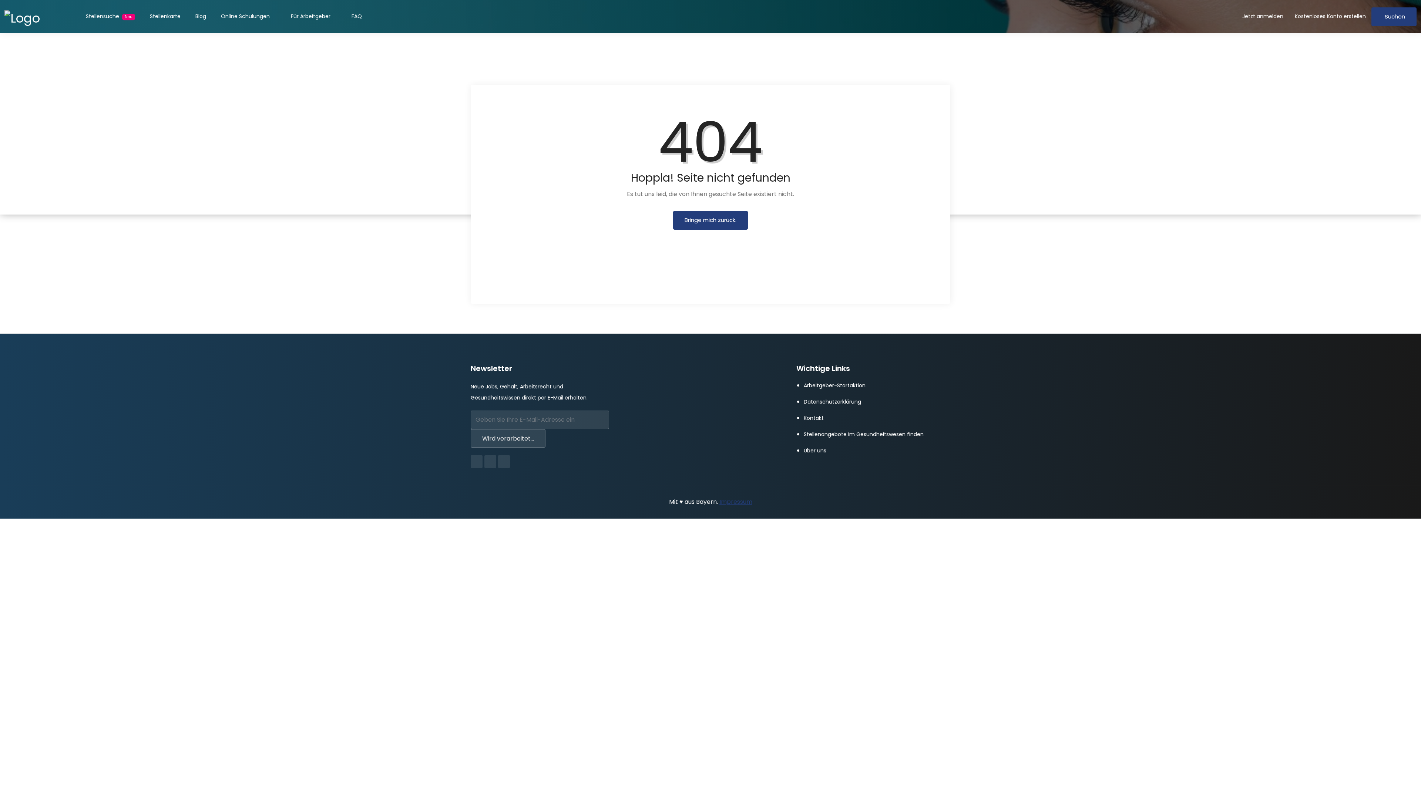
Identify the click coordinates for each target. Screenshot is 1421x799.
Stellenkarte (165, 16)
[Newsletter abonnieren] (601, 421)
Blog (200, 16)
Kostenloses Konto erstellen (1330, 16)
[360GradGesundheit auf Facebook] (477, 461)
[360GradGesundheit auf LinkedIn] (504, 461)
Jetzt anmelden (1262, 16)
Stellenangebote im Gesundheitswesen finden (864, 434)
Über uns (815, 450)
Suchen (1395, 16)
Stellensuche (109, 16)
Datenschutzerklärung (832, 401)
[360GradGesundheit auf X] (490, 461)
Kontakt (814, 418)
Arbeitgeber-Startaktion (835, 385)
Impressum (735, 502)
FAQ (357, 16)
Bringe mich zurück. (710, 220)
